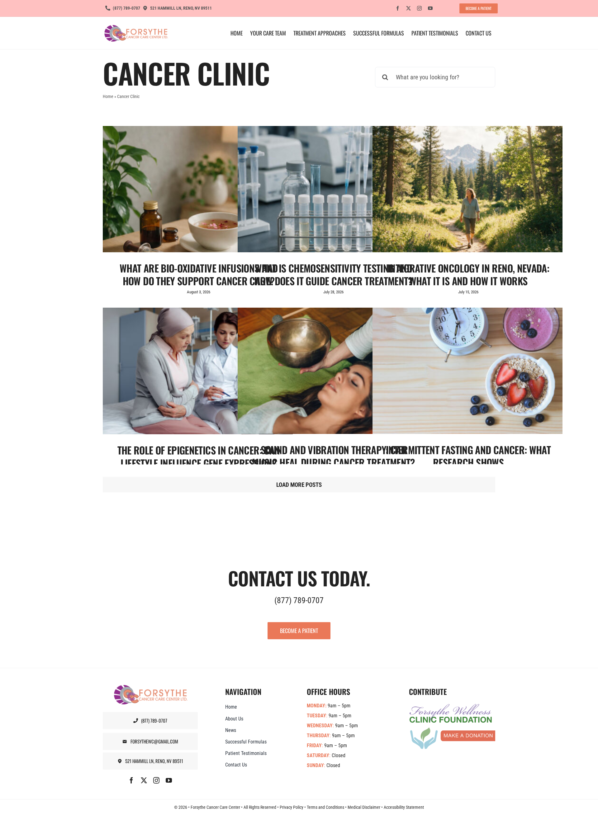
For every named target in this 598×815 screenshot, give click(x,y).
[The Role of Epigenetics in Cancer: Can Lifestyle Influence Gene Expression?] (198, 371)
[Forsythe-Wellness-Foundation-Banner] (452, 706)
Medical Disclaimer (364, 807)
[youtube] (430, 8)
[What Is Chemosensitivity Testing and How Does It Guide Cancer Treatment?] (333, 189)
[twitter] (408, 8)
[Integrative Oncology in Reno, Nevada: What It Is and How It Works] (467, 189)
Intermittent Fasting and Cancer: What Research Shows (468, 456)
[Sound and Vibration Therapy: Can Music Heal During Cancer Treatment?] (333, 371)
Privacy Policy (291, 807)
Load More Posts (299, 484)
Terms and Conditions (325, 807)
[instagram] (419, 8)
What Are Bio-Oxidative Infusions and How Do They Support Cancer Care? (199, 274)
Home (108, 96)
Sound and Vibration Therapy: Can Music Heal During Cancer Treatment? (333, 456)
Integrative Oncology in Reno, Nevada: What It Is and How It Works (468, 274)
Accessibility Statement (404, 807)
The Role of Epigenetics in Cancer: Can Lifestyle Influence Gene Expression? (198, 456)
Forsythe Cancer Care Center (215, 807)
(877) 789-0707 (299, 600)
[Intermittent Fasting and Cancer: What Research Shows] (467, 371)
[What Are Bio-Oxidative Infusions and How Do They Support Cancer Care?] (198, 189)
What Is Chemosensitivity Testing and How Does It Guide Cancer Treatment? (333, 274)
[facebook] (397, 8)
